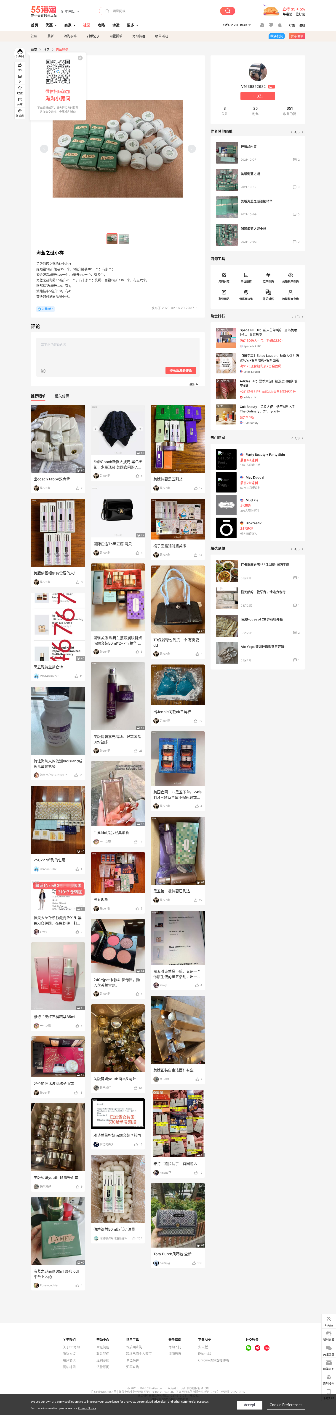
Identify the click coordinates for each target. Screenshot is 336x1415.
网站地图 (69, 1367)
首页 (34, 50)
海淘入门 (174, 1347)
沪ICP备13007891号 (104, 1392)
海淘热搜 (174, 1353)
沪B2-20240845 (163, 1392)
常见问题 (102, 1347)
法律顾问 (102, 1367)
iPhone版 (204, 1353)
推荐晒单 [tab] (38, 396)
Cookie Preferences (286, 1405)
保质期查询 (246, 299)
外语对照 (268, 299)
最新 (50, 36)
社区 (34, 36)
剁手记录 (93, 36)
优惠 (49, 25)
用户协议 (69, 1360)
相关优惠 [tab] (62, 396)
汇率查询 (268, 281)
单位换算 (246, 281)
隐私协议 (69, 1353)
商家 (68, 25)
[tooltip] (58, 86)
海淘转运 (138, 36)
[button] (70, 11)
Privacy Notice (87, 1408)
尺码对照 (224, 281)
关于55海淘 (71, 1347)
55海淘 (44, 11)
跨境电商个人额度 (139, 1353)
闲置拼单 (115, 36)
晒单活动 (161, 36)
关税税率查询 (290, 281)
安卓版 (203, 1347)
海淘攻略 (70, 36)
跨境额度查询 (290, 299)
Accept (249, 1405)
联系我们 (102, 1353)
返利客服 (102, 1360)
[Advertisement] (258, 707)
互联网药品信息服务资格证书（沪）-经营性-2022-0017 (210, 1392)
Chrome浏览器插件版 (213, 1360)
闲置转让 (47, 309)
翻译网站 (224, 299)
